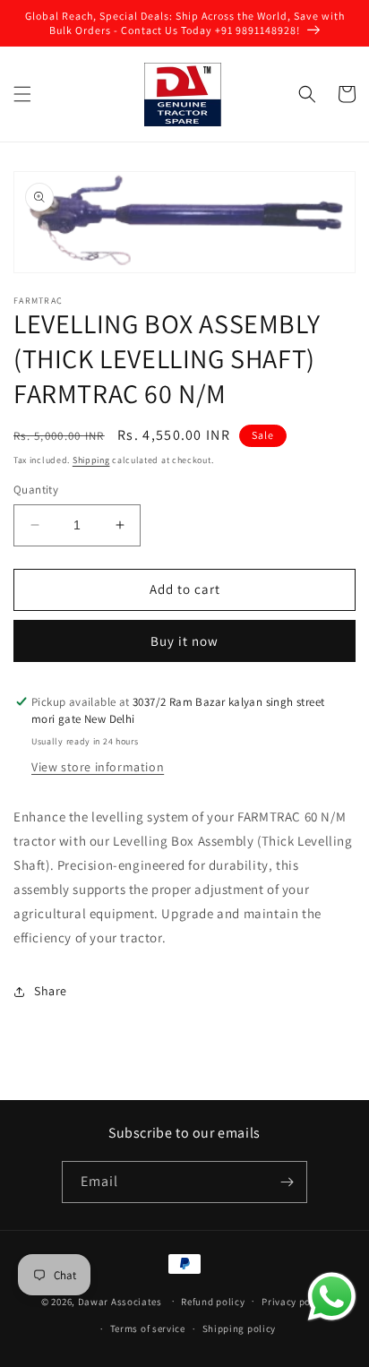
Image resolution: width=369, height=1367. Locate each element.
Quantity (35, 489)
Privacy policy (295, 1301)
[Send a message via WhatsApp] (332, 1296)
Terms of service (147, 1328)
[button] (22, 94)
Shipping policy (239, 1328)
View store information (97, 767)
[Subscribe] (286, 1182)
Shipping (91, 460)
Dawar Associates (120, 1300)
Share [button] (50, 991)
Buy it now (184, 640)
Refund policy (213, 1301)
